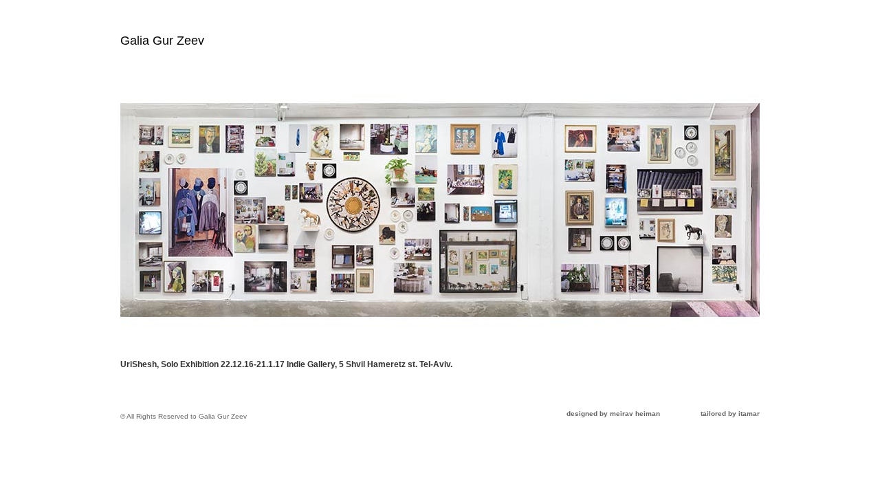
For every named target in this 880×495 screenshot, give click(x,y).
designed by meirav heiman (613, 413)
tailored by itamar (730, 413)
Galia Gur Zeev (162, 40)
